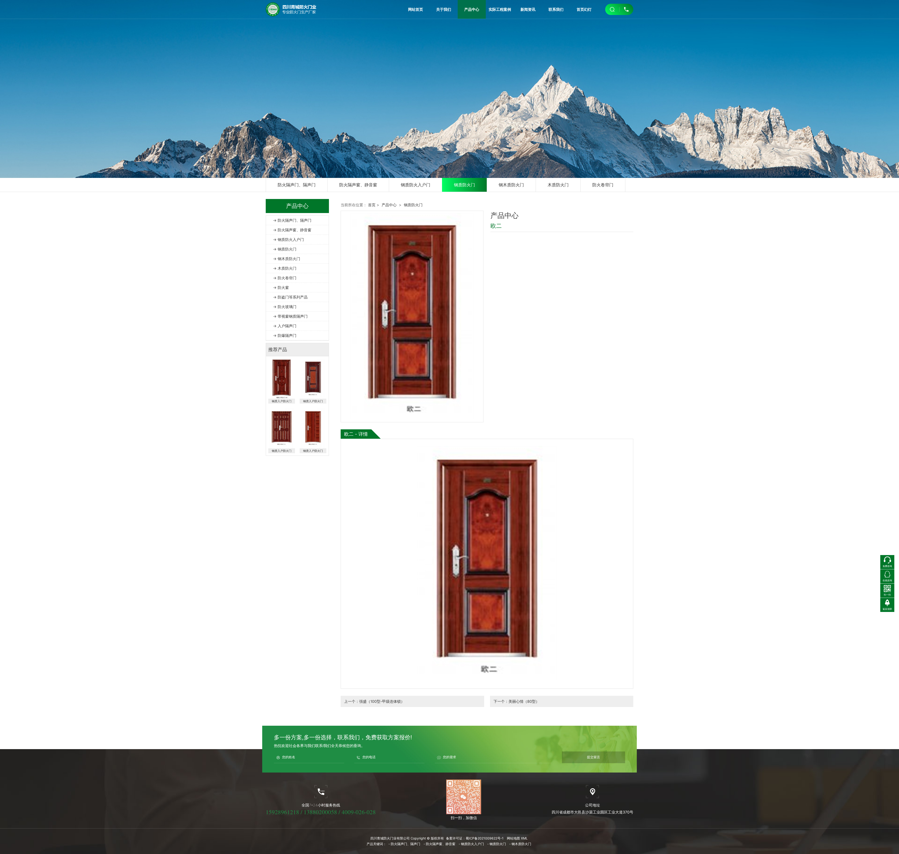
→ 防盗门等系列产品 (290, 297)
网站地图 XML (517, 838)
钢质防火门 (464, 184)
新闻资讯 (527, 9)
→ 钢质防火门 (284, 249)
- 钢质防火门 (496, 844)
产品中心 (471, 9)
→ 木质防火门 (284, 268)
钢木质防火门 (511, 184)
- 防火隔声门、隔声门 (404, 844)
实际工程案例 (500, 9)
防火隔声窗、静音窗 (358, 184)
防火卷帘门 (602, 184)
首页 (372, 204)
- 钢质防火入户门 (471, 844)
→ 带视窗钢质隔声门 (290, 316)
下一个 (516, 701)
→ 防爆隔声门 (284, 335)
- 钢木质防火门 (520, 844)
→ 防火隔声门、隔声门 (292, 220)
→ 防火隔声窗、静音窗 (292, 230)
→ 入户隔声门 (284, 326)
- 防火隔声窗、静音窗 (439, 844)
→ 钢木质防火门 (286, 258)
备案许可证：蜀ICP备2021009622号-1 (475, 838)
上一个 (374, 701)
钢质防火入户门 (415, 184)
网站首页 (415, 9)
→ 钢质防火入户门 (288, 239)
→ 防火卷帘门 (284, 278)
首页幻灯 (584, 9)
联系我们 (556, 9)
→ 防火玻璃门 (284, 306)
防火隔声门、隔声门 (297, 184)
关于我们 (443, 9)
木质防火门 (558, 184)
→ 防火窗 (281, 287)
